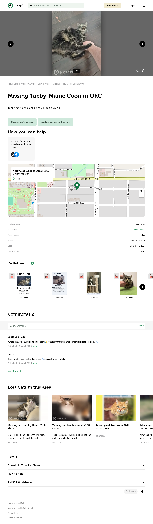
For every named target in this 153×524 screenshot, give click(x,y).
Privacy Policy (13, 513)
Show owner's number (22, 122)
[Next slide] (142, 44)
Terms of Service (15, 518)
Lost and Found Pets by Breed (20, 508)
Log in (132, 5)
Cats (47, 84)
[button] (77, 186)
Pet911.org (13, 84)
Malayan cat (139, 229)
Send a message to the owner (55, 122)
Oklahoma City (28, 84)
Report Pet (112, 5)
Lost (40, 84)
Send (141, 325)
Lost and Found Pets (16, 503)
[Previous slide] (11, 44)
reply (35, 346)
